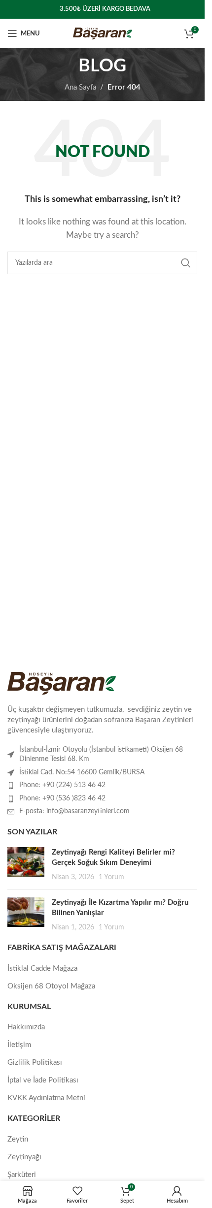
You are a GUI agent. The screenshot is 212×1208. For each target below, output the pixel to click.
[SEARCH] (186, 263)
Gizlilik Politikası (34, 1062)
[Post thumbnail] (25, 864)
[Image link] (61, 683)
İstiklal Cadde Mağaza (42, 968)
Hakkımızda (26, 1027)
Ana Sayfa (80, 87)
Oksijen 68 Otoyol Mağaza (51, 986)
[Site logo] (102, 33)
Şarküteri (21, 1174)
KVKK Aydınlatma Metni (46, 1098)
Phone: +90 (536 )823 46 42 (62, 798)
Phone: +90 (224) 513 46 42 (62, 785)
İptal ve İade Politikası (42, 1080)
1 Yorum (111, 877)
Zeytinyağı (24, 1157)
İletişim (19, 1045)
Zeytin (17, 1139)
